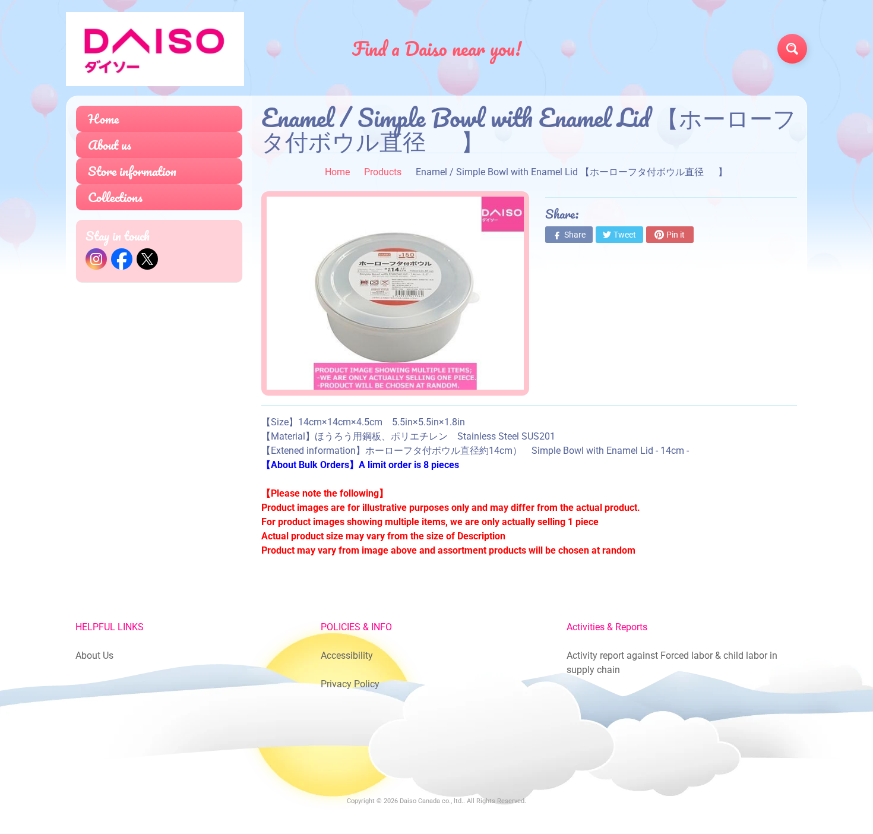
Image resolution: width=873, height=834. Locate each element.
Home (103, 118)
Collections (115, 197)
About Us (94, 655)
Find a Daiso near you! (436, 49)
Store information (132, 170)
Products (382, 172)
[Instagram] (96, 259)
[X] (147, 259)
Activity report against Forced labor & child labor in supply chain (672, 662)
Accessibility (347, 655)
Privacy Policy (350, 684)
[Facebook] (121, 259)
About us (109, 144)
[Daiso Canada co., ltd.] (155, 49)
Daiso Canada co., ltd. (431, 801)
